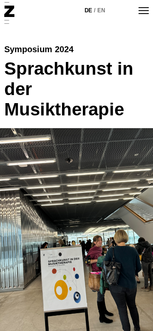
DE (88, 10)
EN (101, 10)
